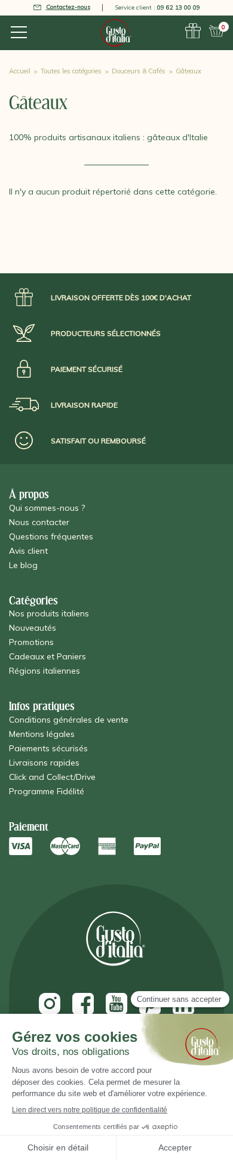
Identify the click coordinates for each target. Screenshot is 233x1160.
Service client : (157, 7)
